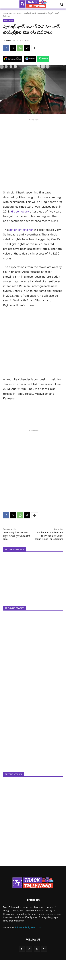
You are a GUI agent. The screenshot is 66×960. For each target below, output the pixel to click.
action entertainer (21, 229)
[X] (13, 48)
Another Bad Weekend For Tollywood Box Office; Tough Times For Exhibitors (49, 535)
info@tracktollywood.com (28, 927)
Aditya (8, 40)
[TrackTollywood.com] (33, 883)
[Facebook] (6, 48)
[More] (34, 48)
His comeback (20, 211)
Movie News (15, 13)
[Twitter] (29, 949)
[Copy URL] (27, 48)
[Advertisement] (33, 154)
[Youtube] (44, 949)
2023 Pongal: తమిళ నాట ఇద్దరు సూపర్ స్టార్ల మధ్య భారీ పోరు (16, 535)
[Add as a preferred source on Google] (12, 59)
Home (5, 13)
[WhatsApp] (20, 48)
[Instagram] (37, 949)
